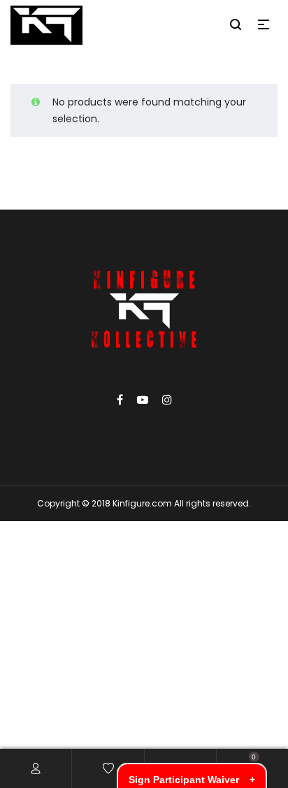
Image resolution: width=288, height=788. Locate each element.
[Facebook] (120, 400)
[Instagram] (167, 400)
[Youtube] (142, 400)
